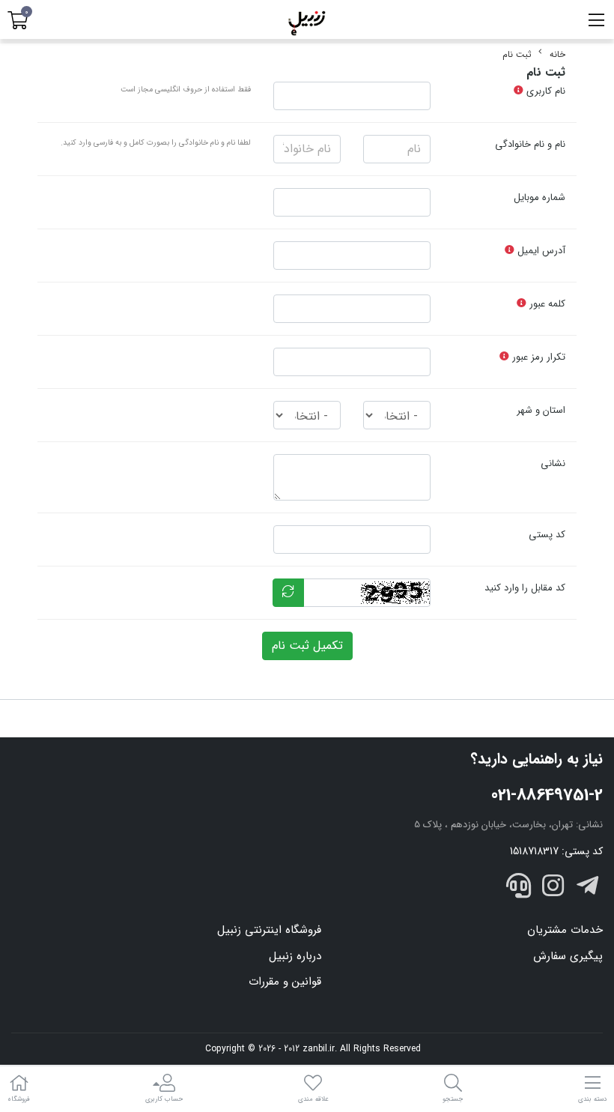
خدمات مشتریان (565, 930)
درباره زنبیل (295, 956)
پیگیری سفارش (568, 956)
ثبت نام (517, 54)
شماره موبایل (539, 197)
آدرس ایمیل (539, 251)
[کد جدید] (288, 592)
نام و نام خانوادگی (530, 144)
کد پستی (547, 535)
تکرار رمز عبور (537, 357)
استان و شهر (541, 410)
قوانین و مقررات (285, 982)
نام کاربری (544, 91)
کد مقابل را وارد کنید (524, 588)
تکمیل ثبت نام (307, 645)
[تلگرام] (587, 888)
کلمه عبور (545, 304)
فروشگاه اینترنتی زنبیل (269, 930)
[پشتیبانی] (519, 888)
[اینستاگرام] (553, 888)
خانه (557, 54)
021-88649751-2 (547, 795)
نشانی (553, 463)
